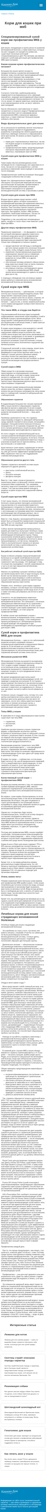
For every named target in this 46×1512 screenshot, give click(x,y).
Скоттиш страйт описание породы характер (19, 1359)
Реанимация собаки (16, 1386)
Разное (11, 14)
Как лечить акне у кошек (18, 1453)
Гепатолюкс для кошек (17, 1430)
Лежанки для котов (15, 1334)
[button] (41, 5)
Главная (4, 14)
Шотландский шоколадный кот (22, 1407)
